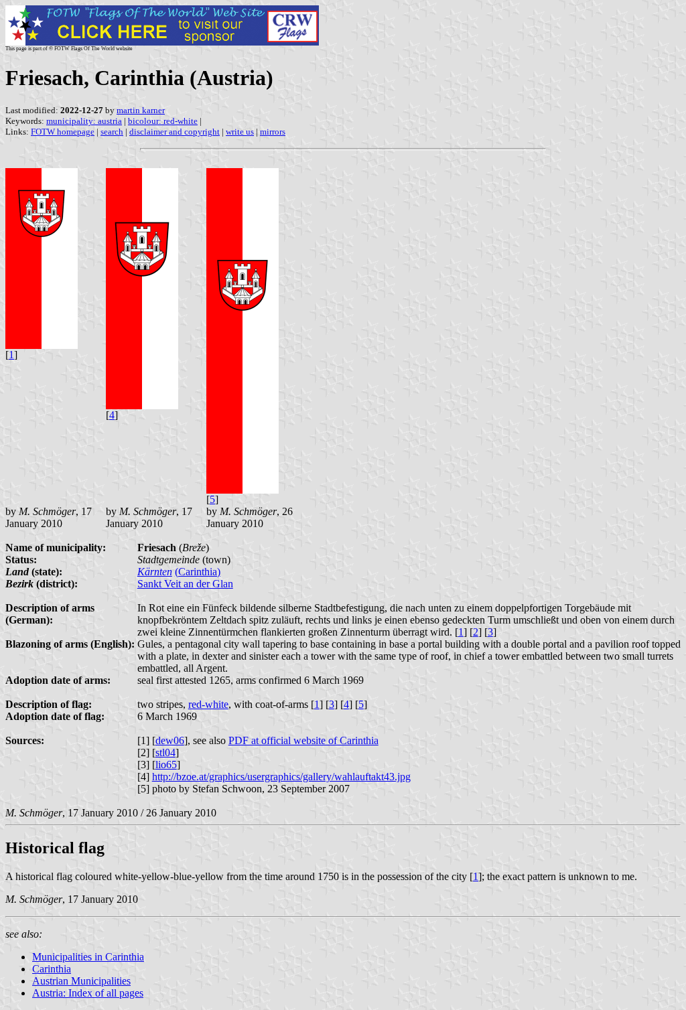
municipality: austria (84, 121)
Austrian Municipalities (81, 981)
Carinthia (51, 969)
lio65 (166, 764)
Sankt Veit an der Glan (185, 583)
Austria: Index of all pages (87, 993)
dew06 (169, 740)
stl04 (165, 752)
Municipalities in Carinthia (88, 956)
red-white (208, 704)
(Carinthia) (197, 571)
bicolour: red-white (163, 121)
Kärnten (154, 571)
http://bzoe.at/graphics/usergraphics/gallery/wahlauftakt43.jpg (281, 776)
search (111, 132)
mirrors (272, 132)
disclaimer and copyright (174, 132)
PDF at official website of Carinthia (303, 740)
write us (240, 132)
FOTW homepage (62, 132)
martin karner (141, 110)
